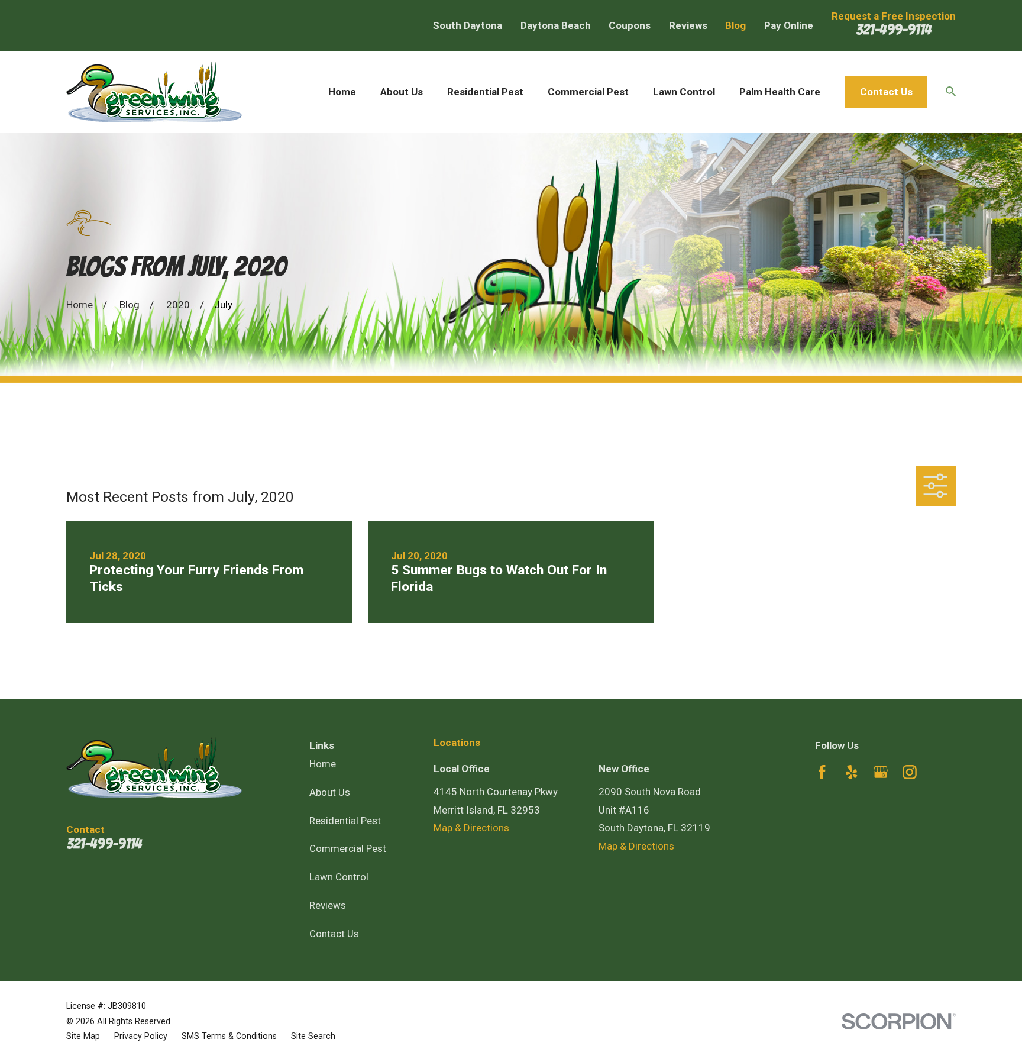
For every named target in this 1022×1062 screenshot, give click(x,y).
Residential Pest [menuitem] (485, 92)
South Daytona (467, 25)
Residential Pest (345, 821)
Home (322, 764)
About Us (329, 792)
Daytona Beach (555, 25)
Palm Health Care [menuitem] (779, 92)
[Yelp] (852, 772)
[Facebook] (822, 772)
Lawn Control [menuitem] (684, 92)
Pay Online (788, 25)
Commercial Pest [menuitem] (588, 92)
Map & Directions (471, 828)
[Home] (154, 91)
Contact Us (886, 92)
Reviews (688, 25)
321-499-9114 (894, 29)
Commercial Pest (347, 848)
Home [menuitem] (342, 92)
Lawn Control (338, 877)
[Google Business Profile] (881, 772)
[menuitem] (83, 1036)
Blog (735, 25)
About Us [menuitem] (401, 92)
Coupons (630, 25)
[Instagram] (910, 772)
